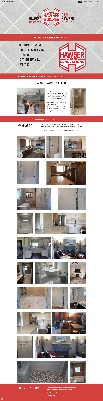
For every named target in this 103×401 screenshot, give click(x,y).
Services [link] (90, 1)
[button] (101, 1)
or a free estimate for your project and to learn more (62, 387)
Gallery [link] (85, 1)
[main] (51, 37)
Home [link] (80, 1)
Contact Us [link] (96, 1)
